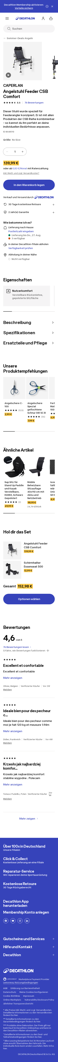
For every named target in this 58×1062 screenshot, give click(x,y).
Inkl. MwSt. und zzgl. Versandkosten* (21, 173)
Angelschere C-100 (14, 405)
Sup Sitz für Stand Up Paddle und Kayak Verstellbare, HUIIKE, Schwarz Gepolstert (14, 490)
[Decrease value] (7, 151)
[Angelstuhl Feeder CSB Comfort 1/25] (22, 61)
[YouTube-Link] (12, 920)
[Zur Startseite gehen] (25, 18)
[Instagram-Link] (20, 920)
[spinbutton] (15, 151)
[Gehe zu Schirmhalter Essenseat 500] (12, 570)
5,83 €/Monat (20, 168)
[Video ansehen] (8, 75)
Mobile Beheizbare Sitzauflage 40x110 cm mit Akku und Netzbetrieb (36, 490)
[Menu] (7, 18)
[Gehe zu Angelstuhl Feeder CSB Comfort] (12, 551)
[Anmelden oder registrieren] (43, 18)
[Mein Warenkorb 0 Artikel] (51, 18)
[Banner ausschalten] (47, 6)
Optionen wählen (29, 599)
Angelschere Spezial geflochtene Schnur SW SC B (36, 408)
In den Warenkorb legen (29, 185)
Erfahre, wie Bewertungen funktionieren (24, 650)
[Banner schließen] (52, 6)
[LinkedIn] (27, 920)
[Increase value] (22, 151)
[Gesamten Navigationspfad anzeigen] (4, 38)
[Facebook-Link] (5, 920)
